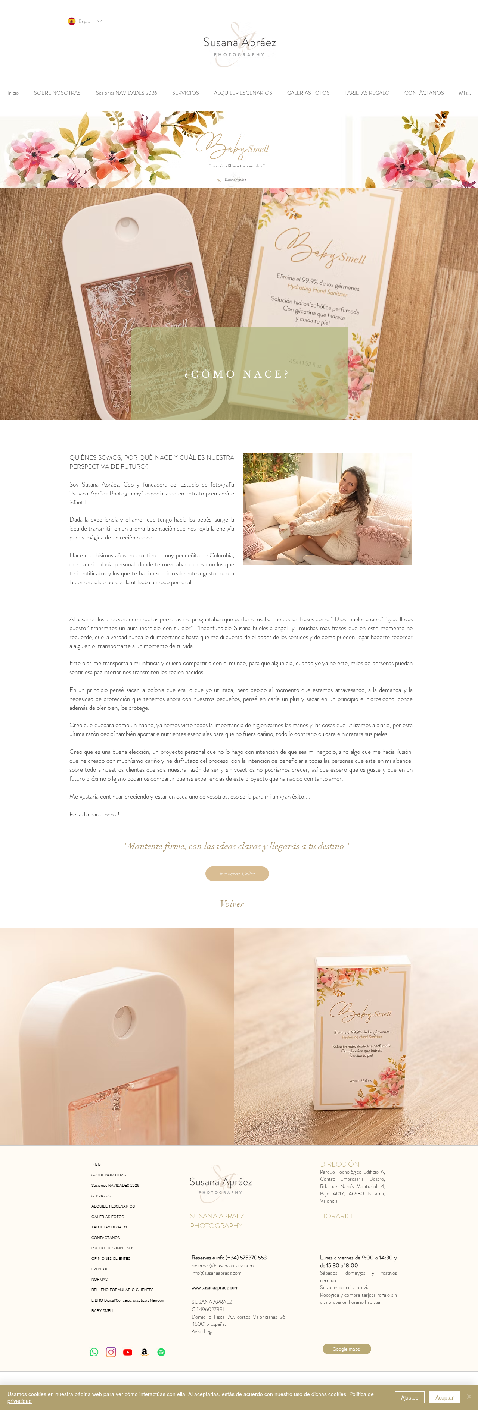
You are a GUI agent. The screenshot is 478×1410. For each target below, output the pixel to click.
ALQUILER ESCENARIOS (113, 1206)
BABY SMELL (103, 1310)
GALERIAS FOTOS (107, 1216)
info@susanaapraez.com (217, 1273)
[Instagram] (111, 1352)
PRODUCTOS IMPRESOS (112, 1248)
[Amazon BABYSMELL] (144, 1352)
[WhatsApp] (94, 1352)
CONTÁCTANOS (105, 1237)
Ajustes (409, 1397)
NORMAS (99, 1279)
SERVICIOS (101, 1195)
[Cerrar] (469, 1397)
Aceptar (444, 1397)
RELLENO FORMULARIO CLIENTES (122, 1289)
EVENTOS (99, 1268)
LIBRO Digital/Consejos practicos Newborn (123, 1300)
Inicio (96, 1164)
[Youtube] (127, 1352)
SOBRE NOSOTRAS (108, 1175)
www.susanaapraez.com (215, 1287)
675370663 (253, 1257)
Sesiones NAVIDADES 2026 (115, 1185)
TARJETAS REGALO (109, 1227)
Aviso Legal (203, 1331)
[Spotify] (161, 1352)
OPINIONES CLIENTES (110, 1258)
